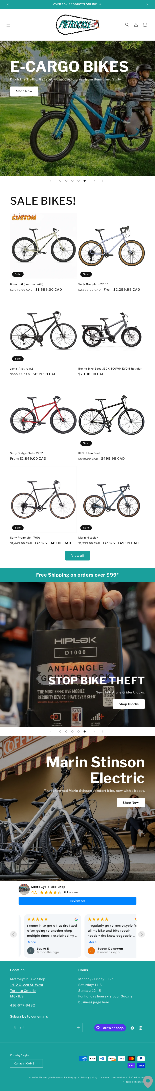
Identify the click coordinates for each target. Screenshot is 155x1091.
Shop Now (131, 803)
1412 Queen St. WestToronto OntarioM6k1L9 (26, 990)
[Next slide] (94, 180)
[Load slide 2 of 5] (66, 181)
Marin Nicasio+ (88, 537)
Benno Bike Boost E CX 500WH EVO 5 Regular (110, 368)
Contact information (113, 1077)
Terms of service (135, 1081)
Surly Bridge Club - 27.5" (27, 453)
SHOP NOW (112, 704)
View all (77, 555)
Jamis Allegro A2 (21, 368)
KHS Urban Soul (88, 453)
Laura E (37, 948)
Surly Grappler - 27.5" (93, 284)
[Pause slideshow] (104, 180)
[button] (8, 24)
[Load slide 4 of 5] (78, 181)
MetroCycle (45, 1077)
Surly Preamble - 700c (25, 537)
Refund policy (137, 1077)
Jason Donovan (105, 948)
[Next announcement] (147, 4)
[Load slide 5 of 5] (85, 181)
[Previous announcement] (7, 4)
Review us (77, 901)
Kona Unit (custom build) (26, 284)
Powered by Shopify (65, 1077)
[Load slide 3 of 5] (72, 181)
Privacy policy (89, 1077)
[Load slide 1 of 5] (60, 181)
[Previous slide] (50, 180)
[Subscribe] (78, 1027)
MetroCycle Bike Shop (48, 887)
